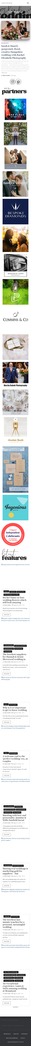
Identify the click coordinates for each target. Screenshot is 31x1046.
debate (6, 753)
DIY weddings (18, 806)
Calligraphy (7, 916)
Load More (15, 1007)
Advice (6, 704)
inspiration (13, 591)
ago (13, 75)
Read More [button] (6, 614)
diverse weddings (8, 806)
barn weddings (5, 43)
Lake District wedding (20, 645)
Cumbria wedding (8, 645)
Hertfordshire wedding (10, 975)
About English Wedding (12, 1038)
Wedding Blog (7, 1033)
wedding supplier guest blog (11, 594)
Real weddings (18, 648)
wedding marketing (18, 865)
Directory (16, 1033)
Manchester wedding (9, 809)
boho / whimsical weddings (11, 972)
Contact (23, 1038)
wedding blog (21, 591)
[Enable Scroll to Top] (27, 1042)
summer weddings (8, 980)
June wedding (21, 975)
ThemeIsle (21, 1042)
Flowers (6, 591)
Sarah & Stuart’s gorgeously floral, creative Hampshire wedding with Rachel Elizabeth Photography (13, 51)
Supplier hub (24, 1033)
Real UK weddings (8, 648)
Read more (4, 72)
